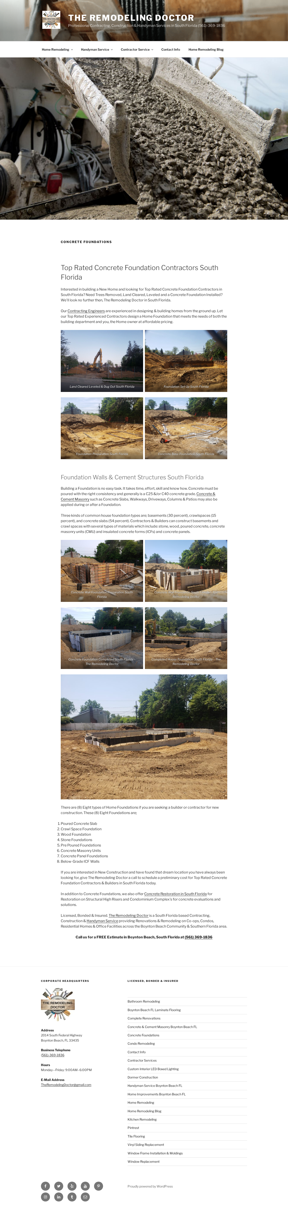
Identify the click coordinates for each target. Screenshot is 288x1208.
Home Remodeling (55, 49)
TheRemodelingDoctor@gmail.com (66, 1085)
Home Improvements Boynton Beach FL (157, 1094)
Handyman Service (95, 49)
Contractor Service (135, 49)
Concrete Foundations (143, 1035)
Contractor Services (142, 1060)
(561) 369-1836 (198, 937)
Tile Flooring (136, 1136)
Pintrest (133, 1128)
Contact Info (170, 49)
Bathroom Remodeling (144, 1001)
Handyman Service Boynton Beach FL (155, 1085)
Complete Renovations (144, 1018)
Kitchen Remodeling (142, 1119)
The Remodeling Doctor (131, 18)
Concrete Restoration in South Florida (175, 894)
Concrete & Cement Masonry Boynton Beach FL (162, 1027)
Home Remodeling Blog (206, 49)
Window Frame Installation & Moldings (155, 1153)
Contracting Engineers (86, 311)
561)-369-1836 (53, 1055)
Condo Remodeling (141, 1043)
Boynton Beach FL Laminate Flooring (154, 1010)
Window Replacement (144, 1161)
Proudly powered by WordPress (150, 1186)
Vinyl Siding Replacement (146, 1145)
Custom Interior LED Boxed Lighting (153, 1069)
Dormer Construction (143, 1077)
